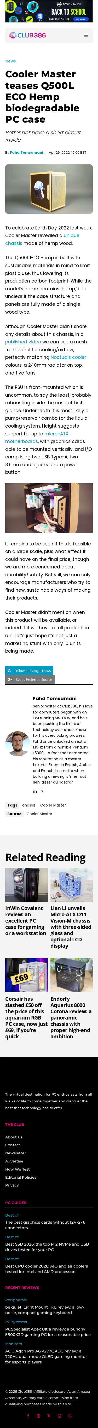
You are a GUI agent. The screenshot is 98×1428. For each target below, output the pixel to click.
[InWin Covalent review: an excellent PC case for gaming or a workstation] (26, 885)
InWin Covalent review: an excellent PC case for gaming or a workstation (25, 921)
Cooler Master (53, 805)
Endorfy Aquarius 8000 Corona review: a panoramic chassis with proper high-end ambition (71, 1017)
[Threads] (59, 1416)
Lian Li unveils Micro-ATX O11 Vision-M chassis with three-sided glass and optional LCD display (70, 927)
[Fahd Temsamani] (17, 744)
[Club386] (27, 35)
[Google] (69, 1416)
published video (23, 342)
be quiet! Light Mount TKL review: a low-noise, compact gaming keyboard (44, 1310)
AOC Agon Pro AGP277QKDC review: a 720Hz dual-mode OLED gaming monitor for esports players (46, 1356)
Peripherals (16, 1300)
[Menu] (86, 35)
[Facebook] (28, 1416)
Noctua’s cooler (68, 357)
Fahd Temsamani (26, 152)
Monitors (13, 1344)
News (10, 61)
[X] (42, 790)
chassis (29, 805)
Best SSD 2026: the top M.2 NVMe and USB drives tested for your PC (47, 1247)
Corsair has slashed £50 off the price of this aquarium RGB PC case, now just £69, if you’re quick (26, 1017)
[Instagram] (38, 1416)
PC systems (16, 1322)
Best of (12, 1215)
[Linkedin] (35, 790)
